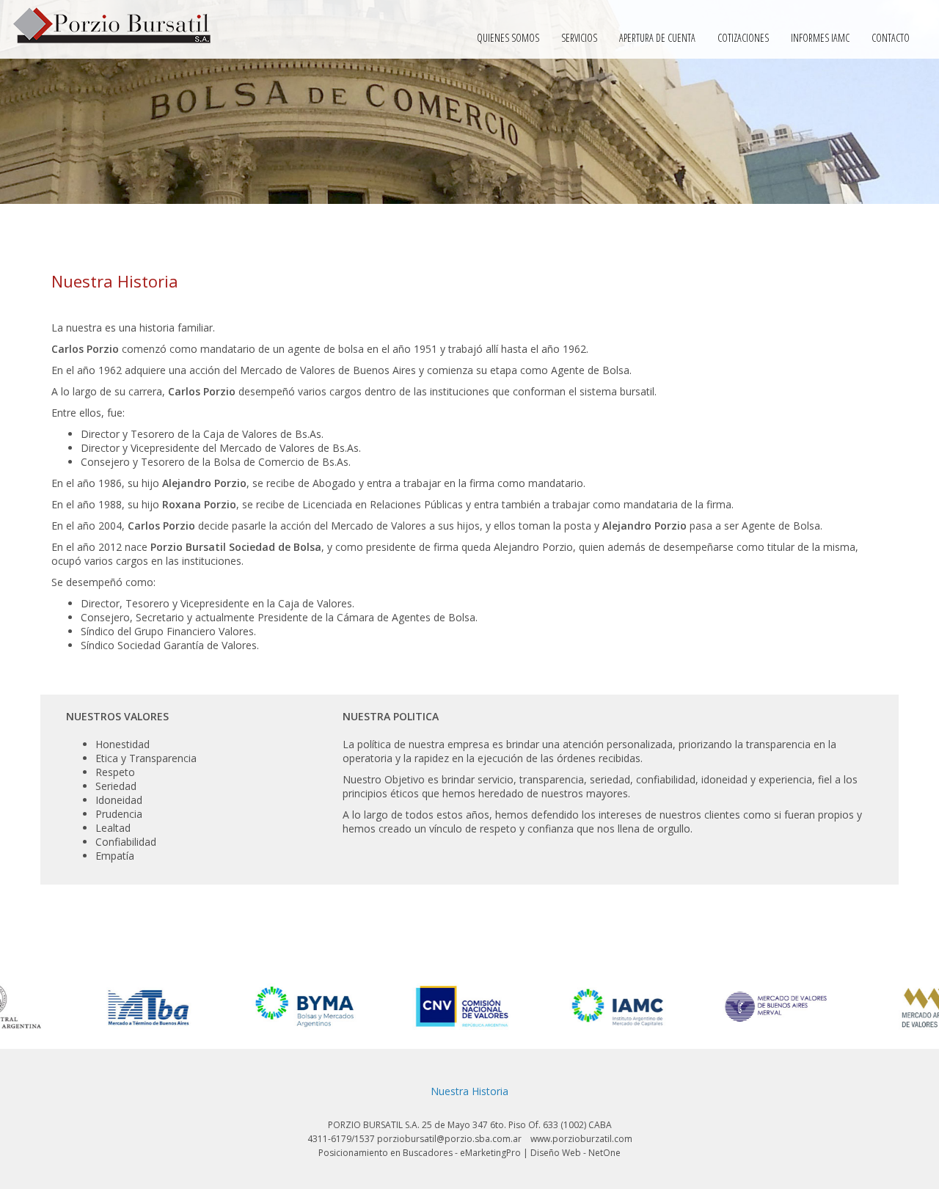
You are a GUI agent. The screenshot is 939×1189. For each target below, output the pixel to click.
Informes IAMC (820, 38)
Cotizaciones (743, 38)
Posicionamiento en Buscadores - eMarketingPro (419, 1152)
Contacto (891, 38)
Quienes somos (508, 38)
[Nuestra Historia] (112, 26)
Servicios (579, 38)
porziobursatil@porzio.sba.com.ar (449, 1139)
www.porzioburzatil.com (581, 1139)
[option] (71, 1007)
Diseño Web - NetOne (575, 1152)
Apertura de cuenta (657, 38)
